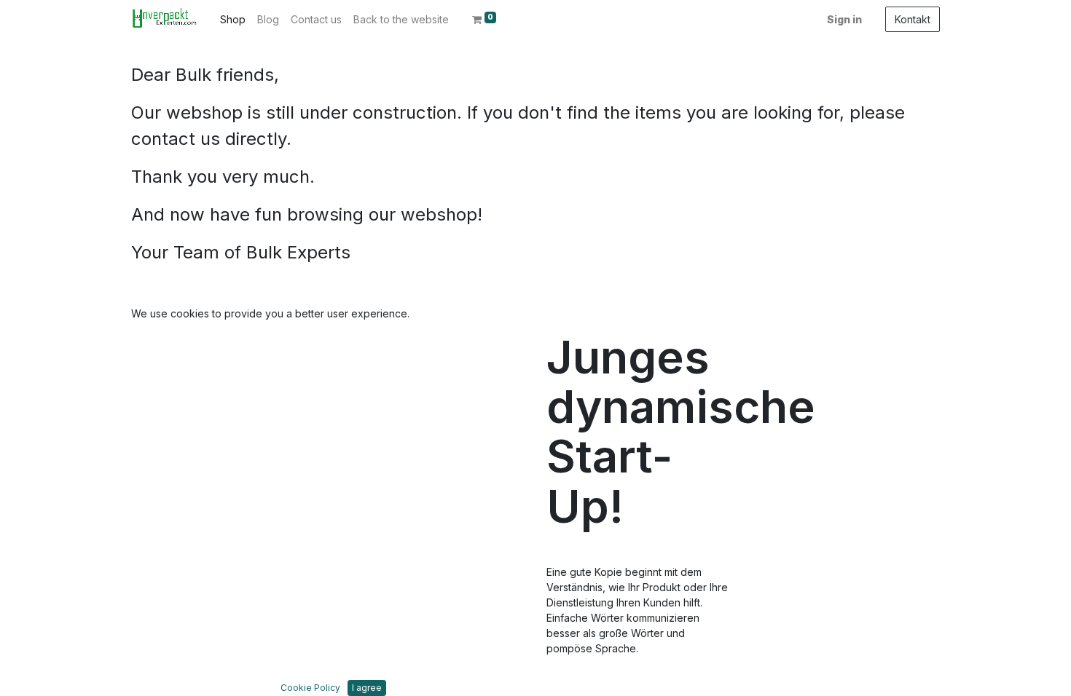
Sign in (844, 19)
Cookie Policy (310, 687)
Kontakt (912, 19)
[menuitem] (232, 19)
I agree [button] (367, 687)
